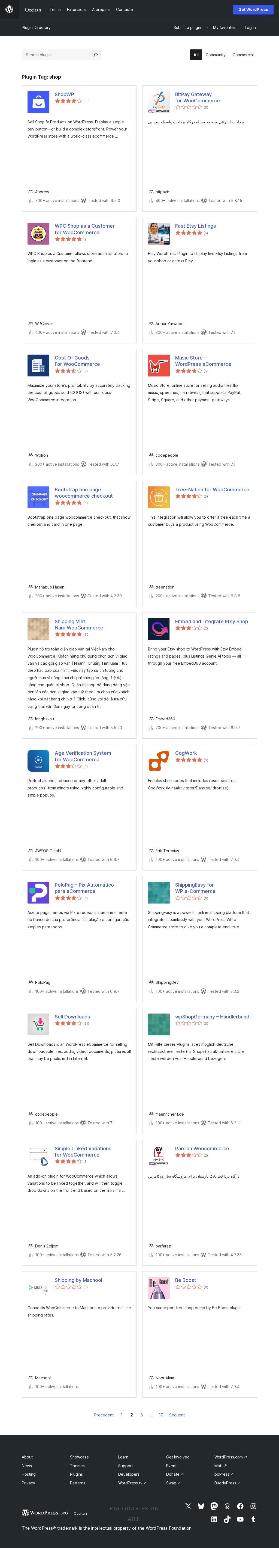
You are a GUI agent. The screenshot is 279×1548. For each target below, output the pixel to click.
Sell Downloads (72, 1017)
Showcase (79, 1457)
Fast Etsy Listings (195, 226)
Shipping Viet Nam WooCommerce (79, 625)
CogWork (186, 753)
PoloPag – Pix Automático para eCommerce (84, 888)
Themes (77, 1465)
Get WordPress (253, 9)
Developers (129, 1474)
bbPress (224, 1474)
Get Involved (178, 1457)
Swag (173, 1483)
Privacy (28, 1483)
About (27, 1457)
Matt (220, 1465)
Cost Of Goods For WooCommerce (77, 361)
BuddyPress (227, 1483)
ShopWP (64, 94)
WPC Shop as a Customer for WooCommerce (85, 229)
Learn (123, 1457)
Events (172, 1465)
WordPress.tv (132, 1483)
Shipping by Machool (78, 1280)
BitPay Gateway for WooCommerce (197, 97)
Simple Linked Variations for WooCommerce (83, 1152)
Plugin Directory (36, 27)
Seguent (177, 1415)
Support (125, 1465)
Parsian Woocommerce (202, 1148)
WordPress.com (230, 1457)
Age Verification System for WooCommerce (83, 756)
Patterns (77, 1483)
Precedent (104, 1415)
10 (161, 1415)
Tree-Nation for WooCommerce (212, 489)
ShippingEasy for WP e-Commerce (195, 888)
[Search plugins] (95, 54)
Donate (175, 1474)
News (27, 1465)
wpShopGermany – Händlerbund (212, 1017)
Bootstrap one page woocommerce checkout (84, 493)
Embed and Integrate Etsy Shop (211, 621)
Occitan (80, 1513)
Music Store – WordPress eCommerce (203, 361)
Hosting (29, 1474)
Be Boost (185, 1280)
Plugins (76, 1474)
